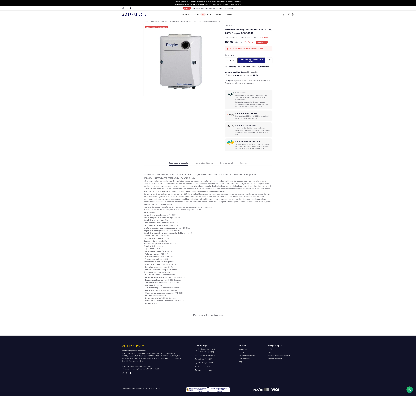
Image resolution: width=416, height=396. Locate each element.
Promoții (197, 14)
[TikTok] (130, 8)
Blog (209, 14)
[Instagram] (126, 8)
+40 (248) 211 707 (205, 359)
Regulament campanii (247, 355)
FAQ (269, 352)
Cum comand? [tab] (226, 163)
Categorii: (229, 80)
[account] (286, 14)
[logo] (134, 14)
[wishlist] (289, 14)
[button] (409, 389)
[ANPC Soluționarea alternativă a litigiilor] (197, 389)
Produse (185, 14)
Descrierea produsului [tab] (178, 163)
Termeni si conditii (275, 358)
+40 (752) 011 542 (205, 366)
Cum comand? (244, 358)
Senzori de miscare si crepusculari (239, 83)
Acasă (146, 21)
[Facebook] (123, 8)
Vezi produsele (228, 8)
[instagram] (126, 373)
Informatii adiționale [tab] (204, 163)
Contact (228, 14)
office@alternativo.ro (206, 355)
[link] (211, 29)
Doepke (228, 25)
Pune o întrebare (248, 67)
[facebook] (123, 373)
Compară (232, 67)
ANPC (270, 349)
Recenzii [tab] (243, 163)
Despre (218, 14)
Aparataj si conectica (159, 21)
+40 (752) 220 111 (205, 370)
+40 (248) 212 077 (205, 363)
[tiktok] (130, 373)
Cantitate (229, 55)
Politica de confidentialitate (279, 355)
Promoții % (265, 80)
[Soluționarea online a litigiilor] (219, 389)
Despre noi (243, 349)
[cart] (292, 14)
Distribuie (264, 67)
